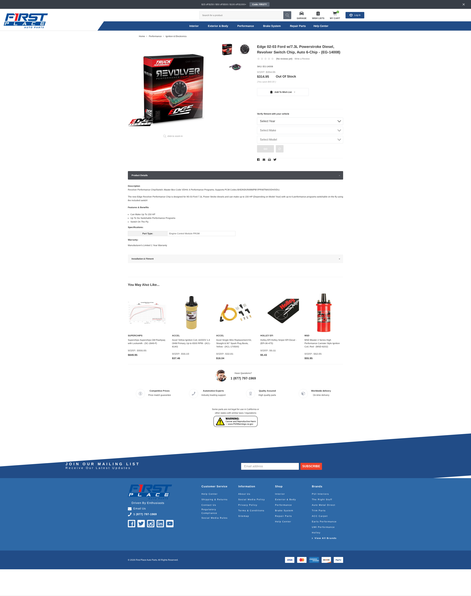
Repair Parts (298, 25)
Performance (245, 25)
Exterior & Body (218, 25)
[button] (302, 15)
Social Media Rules (214, 518)
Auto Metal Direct (323, 505)
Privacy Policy (247, 505)
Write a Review (302, 58)
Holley (316, 532)
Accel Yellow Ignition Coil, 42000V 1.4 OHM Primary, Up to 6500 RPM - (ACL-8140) (191, 343)
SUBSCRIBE (311, 466)
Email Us (139, 508)
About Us (244, 494)
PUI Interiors (320, 494)
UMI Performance (323, 527)
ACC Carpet (320, 516)
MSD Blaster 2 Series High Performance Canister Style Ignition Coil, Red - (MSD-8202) (322, 343)
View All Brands (326, 538)
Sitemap (243, 516)
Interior (194, 25)
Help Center (209, 494)
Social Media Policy (251, 499)
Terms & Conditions (251, 510)
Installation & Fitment (143, 258)
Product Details (140, 175)
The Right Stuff (322, 499)
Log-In (357, 15)
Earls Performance (324, 521)
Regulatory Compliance (209, 511)
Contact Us (208, 505)
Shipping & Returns (214, 499)
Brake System (272, 25)
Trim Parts (319, 510)
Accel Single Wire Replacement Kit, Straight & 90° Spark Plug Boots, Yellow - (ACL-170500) (234, 343)
